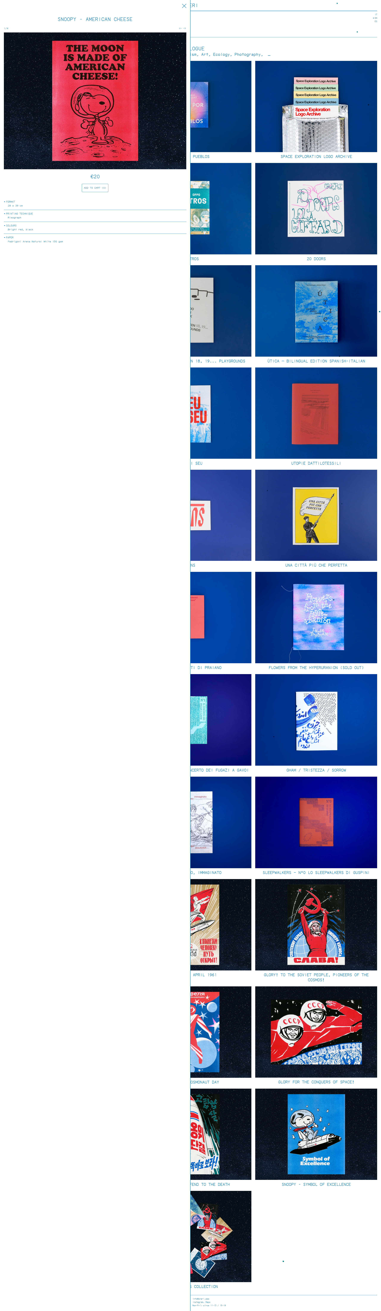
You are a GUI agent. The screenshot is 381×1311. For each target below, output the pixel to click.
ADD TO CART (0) (95, 187)
